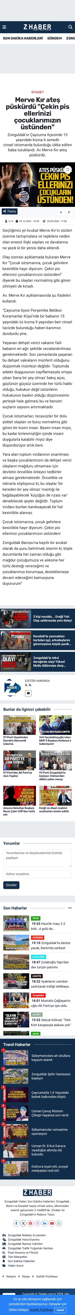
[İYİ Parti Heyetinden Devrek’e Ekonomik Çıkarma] (19, 725)
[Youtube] (52, 1223)
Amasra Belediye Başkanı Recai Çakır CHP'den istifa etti (19, 811)
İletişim (11, 1276)
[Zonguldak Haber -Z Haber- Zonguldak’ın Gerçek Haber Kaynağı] (37, 27)
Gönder (11, 885)
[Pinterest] (30, 1223)
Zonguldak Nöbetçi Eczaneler (27, 1235)
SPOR (35, 918)
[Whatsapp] (59, 1223)
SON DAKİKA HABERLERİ (23, 38)
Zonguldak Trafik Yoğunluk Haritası (30, 1248)
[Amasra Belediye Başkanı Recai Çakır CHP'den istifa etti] (19, 795)
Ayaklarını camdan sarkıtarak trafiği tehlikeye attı (50, 984)
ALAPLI (36, 1014)
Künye (26, 1276)
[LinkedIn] (45, 1223)
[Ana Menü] (4, 27)
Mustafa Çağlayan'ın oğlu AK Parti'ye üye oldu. (50, 1003)
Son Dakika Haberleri (21, 1261)
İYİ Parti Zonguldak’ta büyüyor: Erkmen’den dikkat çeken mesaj (52, 776)
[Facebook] (16, 1223)
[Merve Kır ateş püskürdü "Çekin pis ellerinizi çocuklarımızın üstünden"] (37, 184)
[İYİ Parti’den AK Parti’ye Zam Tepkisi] (19, 760)
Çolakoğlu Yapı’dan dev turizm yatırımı (50, 964)
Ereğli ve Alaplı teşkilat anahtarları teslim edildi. (54, 809)
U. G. (11, 221)
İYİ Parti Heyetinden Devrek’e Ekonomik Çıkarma (15, 740)
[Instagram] (37, 1223)
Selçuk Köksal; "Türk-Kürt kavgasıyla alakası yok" (51, 1022)
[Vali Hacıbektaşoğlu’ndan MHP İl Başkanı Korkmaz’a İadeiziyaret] (55, 725)
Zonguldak (38, 995)
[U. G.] (12, 687)
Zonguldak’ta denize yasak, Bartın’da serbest (50, 945)
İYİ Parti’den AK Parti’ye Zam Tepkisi (17, 774)
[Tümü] (70, 908)
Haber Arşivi (16, 1265)
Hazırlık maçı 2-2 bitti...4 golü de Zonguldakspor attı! (48, 926)
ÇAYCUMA (38, 956)
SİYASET (37, 92)
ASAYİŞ (36, 976)
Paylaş (12, 211)
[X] (23, 1223)
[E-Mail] (28, 693)
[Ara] (70, 27)
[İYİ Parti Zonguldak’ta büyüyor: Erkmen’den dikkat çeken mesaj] (55, 760)
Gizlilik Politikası (47, 1276)
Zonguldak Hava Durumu (23, 1239)
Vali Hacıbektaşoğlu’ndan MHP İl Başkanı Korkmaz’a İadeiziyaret (55, 740)
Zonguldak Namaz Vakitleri (25, 1244)
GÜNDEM (54, 38)
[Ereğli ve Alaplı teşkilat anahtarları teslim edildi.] (55, 795)
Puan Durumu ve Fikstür (23, 1252)
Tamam (60, 1310)
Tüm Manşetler (17, 1257)
